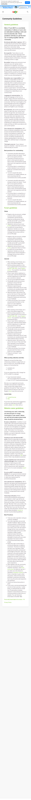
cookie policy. (4, 3)
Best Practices (8, 515)
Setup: (6, 211)
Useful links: (8, 394)
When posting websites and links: (14, 357)
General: (6, 259)
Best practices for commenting (13, 150)
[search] (28, 12)
